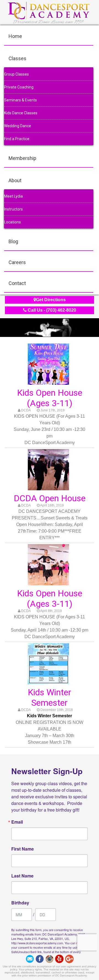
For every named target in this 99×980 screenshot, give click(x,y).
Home (15, 36)
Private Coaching (19, 87)
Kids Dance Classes (20, 113)
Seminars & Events (20, 100)
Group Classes (16, 74)
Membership (22, 158)
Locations (12, 222)
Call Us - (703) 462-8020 (51, 310)
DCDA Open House (50, 498)
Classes (17, 58)
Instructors (13, 209)
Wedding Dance (17, 126)
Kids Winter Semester (49, 697)
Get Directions (51, 299)
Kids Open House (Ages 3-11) (49, 397)
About (15, 180)
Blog (13, 241)
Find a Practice (16, 139)
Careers (17, 262)
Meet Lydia (13, 196)
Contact (17, 283)
